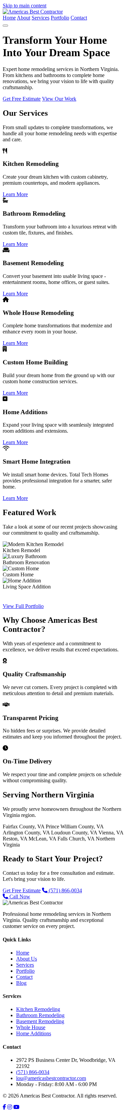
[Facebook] (4, 1107)
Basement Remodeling (40, 1021)
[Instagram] (9, 1107)
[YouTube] (16, 1107)
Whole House (30, 1027)
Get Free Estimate (22, 99)
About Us (26, 959)
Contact (79, 18)
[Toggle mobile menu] (5, 26)
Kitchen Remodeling (38, 1009)
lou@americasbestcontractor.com (51, 1078)
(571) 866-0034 (64, 890)
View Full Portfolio (23, 606)
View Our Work (59, 99)
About (23, 18)
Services (40, 18)
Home (9, 18)
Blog (21, 983)
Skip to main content (24, 5)
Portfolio (60, 18)
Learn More (15, 194)
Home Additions (33, 1033)
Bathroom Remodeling (40, 1015)
